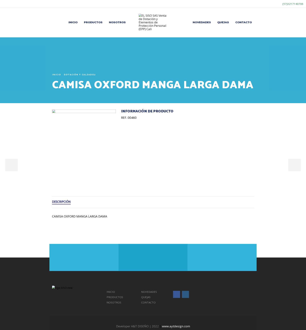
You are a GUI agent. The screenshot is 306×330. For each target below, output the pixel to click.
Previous (11, 165)
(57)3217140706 (292, 3)
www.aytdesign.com (176, 326)
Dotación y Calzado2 (80, 74)
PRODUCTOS (93, 22)
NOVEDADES (202, 22)
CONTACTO (243, 22)
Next (294, 165)
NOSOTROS (117, 22)
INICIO (73, 22)
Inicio (56, 74)
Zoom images (60, 176)
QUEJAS (223, 22)
